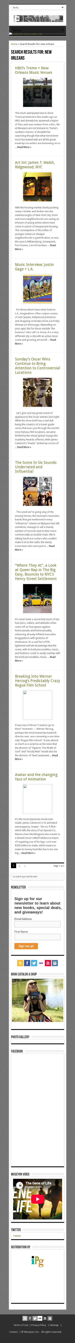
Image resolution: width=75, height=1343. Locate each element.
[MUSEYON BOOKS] (38, 19)
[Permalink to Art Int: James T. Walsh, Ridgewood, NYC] (37, 201)
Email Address (23, 918)
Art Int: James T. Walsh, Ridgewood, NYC (35, 164)
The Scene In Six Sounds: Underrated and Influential (36, 467)
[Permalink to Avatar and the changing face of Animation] (37, 812)
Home (14, 44)
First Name (21, 931)
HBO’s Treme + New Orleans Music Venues (33, 70)
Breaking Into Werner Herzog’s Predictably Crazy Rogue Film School (37, 680)
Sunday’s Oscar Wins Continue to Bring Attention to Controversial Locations (37, 366)
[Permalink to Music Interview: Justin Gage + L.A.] (37, 303)
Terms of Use (20, 1325)
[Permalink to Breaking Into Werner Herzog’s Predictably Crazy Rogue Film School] (37, 718)
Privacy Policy (38, 1325)
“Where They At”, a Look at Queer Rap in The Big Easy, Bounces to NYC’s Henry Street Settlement (36, 572)
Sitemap (54, 1325)
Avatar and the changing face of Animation (36, 776)
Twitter (16, 1230)
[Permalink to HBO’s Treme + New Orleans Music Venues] (37, 106)
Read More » (24, 147)
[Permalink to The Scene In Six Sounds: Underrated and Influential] (37, 505)
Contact (13, 1331)
